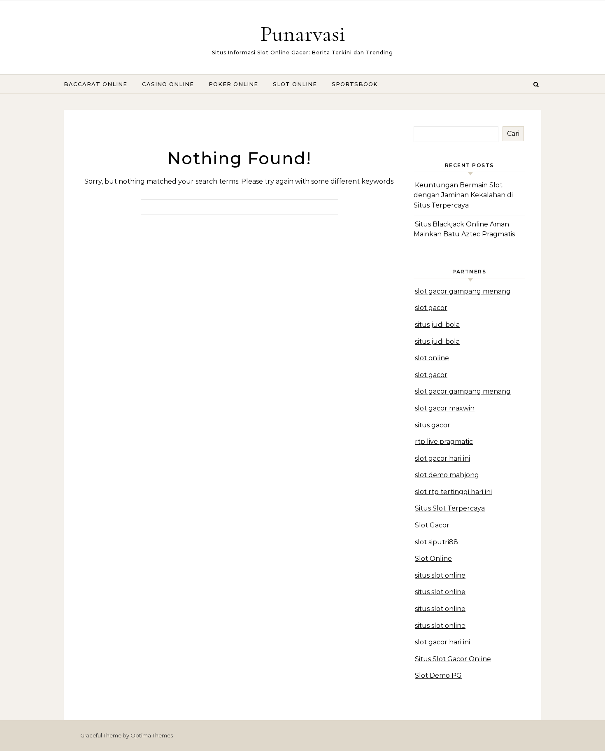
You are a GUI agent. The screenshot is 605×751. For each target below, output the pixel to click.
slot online (432, 358)
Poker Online (233, 84)
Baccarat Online (95, 84)
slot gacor (431, 308)
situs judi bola (437, 325)
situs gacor (432, 425)
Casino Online (168, 84)
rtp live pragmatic (444, 441)
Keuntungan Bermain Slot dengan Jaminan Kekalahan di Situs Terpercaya (463, 195)
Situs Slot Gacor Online (453, 659)
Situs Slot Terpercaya (450, 508)
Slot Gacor (432, 525)
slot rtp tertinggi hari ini (453, 492)
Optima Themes (151, 735)
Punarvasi (302, 33)
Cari (513, 134)
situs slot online (440, 575)
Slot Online (295, 84)
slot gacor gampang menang (463, 291)
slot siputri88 (436, 542)
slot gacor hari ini (442, 458)
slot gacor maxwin (445, 408)
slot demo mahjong (447, 475)
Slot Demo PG (438, 675)
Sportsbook (355, 84)
